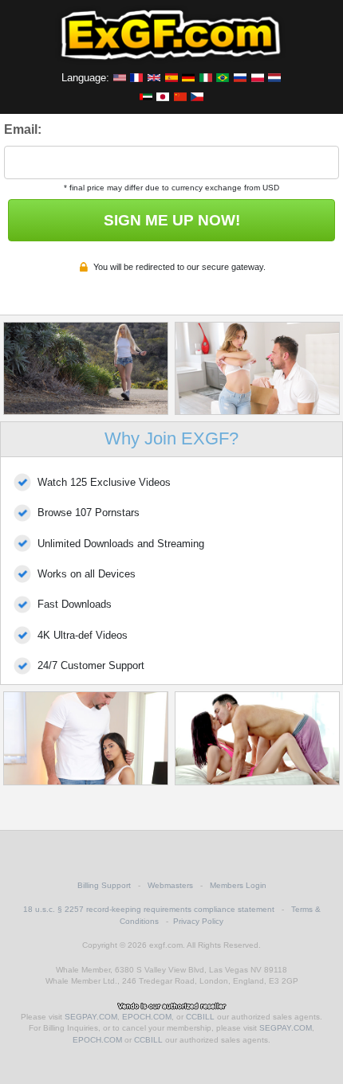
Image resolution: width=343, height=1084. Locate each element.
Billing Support (104, 885)
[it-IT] (205, 77)
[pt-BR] (222, 77)
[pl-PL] (257, 77)
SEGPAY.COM (91, 1016)
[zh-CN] (180, 96)
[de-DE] (188, 77)
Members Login (238, 885)
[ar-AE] (146, 96)
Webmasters (170, 885)
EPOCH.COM (147, 1016)
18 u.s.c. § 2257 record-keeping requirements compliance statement (148, 909)
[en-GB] (154, 77)
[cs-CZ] (197, 96)
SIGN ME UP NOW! (172, 220)
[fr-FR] (136, 77)
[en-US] (119, 77)
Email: (22, 129)
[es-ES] (171, 77)
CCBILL (200, 1016)
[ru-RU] (240, 77)
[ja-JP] (162, 96)
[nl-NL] (274, 77)
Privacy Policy (198, 921)
